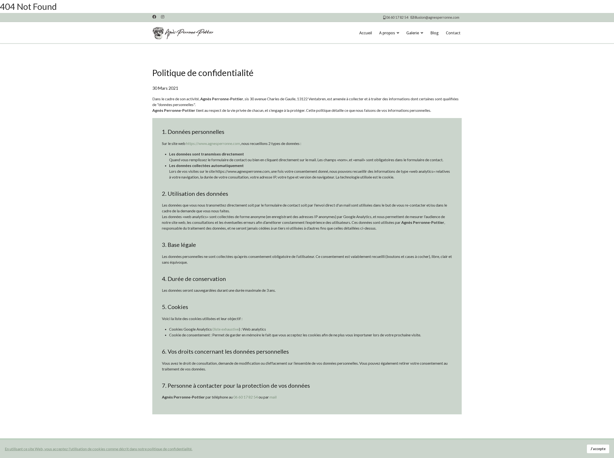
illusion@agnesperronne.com (437, 17)
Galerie (412, 33)
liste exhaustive (226, 329)
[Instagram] (162, 16)
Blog (434, 33)
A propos (387, 33)
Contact (453, 33)
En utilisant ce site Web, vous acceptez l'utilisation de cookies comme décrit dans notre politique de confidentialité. (98, 448)
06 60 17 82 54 (397, 17)
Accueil (365, 33)
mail (273, 397)
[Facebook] (154, 16)
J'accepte (598, 449)
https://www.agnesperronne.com (213, 143)
